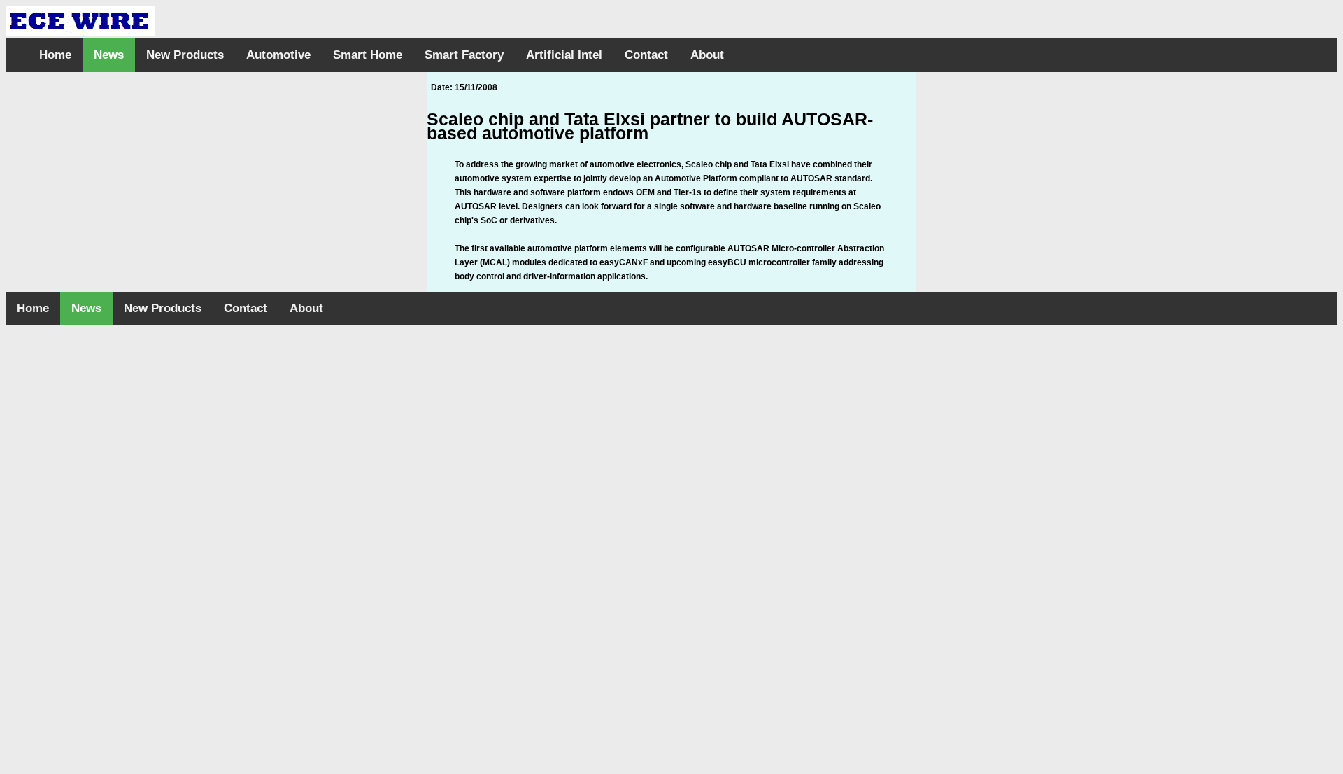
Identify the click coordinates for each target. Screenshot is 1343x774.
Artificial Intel (564, 55)
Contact (646, 55)
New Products (185, 55)
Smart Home (367, 55)
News (109, 55)
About (707, 55)
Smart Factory (464, 55)
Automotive (278, 55)
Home (55, 55)
